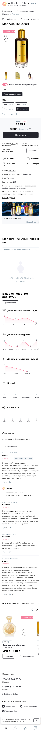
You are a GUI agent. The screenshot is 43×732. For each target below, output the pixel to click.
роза (34, 184)
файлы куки (21, 719)
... (10, 640)
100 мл (6, 640)
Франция (27, 172)
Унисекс (10, 176)
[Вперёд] (37, 608)
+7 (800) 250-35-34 (11, 686)
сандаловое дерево (22, 184)
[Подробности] (30, 127)
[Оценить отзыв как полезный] (4, 480)
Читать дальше (8, 196)
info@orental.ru (10, 694)
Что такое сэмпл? (9, 112)
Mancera (11, 169)
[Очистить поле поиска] (37, 3)
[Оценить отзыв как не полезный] (10, 480)
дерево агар (15, 186)
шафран (5, 186)
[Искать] (36, 248)
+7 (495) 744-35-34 (11, 679)
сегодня (14, 142)
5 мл (37, 640)
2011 (14, 180)
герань (11, 184)
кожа (23, 186)
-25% (24, 119)
